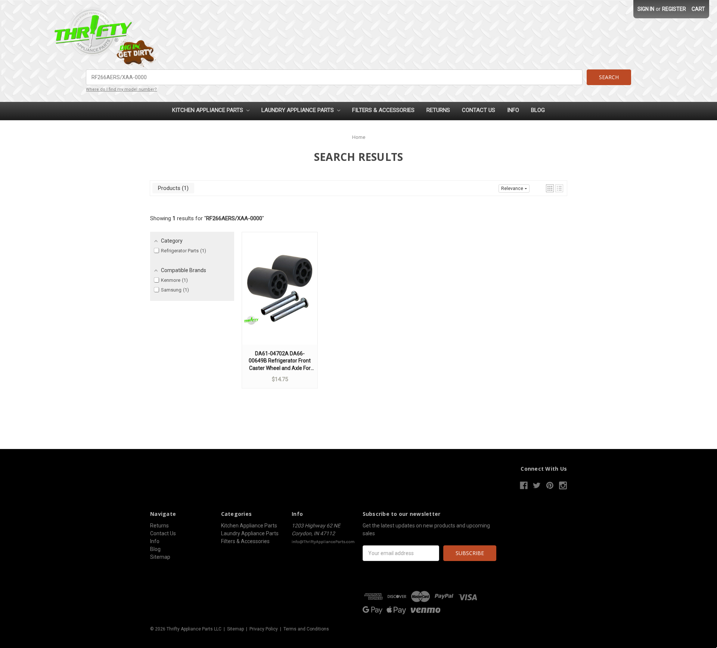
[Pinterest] (550, 485)
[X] (537, 485)
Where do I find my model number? (121, 89)
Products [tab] (172, 188)
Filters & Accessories (383, 110)
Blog (538, 110)
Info (513, 110)
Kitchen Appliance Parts (208, 110)
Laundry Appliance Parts (298, 110)
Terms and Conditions (306, 629)
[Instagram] (563, 485)
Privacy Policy (263, 629)
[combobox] (334, 77)
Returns (438, 110)
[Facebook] (524, 485)
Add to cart (280, 295)
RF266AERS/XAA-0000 (234, 218)
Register (674, 9)
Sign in (645, 9)
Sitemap (160, 557)
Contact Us (478, 110)
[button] (550, 188)
